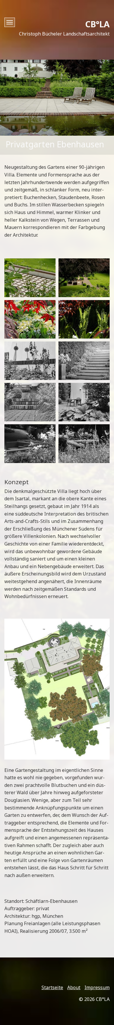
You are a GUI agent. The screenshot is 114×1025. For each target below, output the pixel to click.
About (73, 987)
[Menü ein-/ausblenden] (9, 22)
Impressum (97, 987)
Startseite (52, 987)
